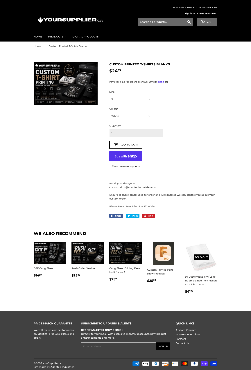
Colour (113, 108)
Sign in (188, 13)
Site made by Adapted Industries (54, 366)
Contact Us (182, 343)
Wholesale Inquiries (188, 334)
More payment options (126, 166)
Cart (210, 21)
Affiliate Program (186, 329)
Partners (181, 338)
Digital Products (85, 36)
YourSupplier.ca (52, 363)
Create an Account (207, 13)
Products (56, 36)
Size (112, 92)
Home (38, 36)
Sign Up (163, 346)
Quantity (115, 125)
